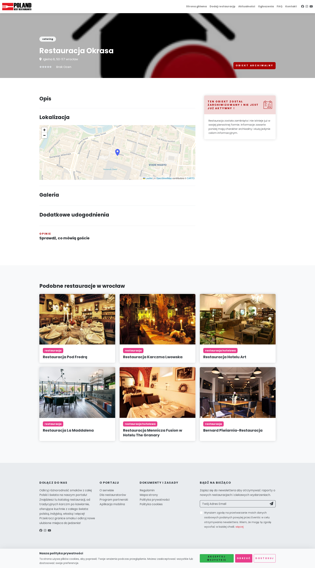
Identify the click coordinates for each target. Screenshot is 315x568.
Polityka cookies (151, 504)
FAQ (279, 6)
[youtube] (311, 6)
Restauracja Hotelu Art (224, 356)
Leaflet (148, 178)
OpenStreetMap (164, 178)
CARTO (191, 178)
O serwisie (107, 490)
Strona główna (196, 6)
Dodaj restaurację (222, 6)
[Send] (271, 504)
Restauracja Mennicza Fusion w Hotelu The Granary (152, 433)
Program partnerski (114, 500)
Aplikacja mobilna (112, 504)
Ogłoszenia (266, 6)
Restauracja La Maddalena (68, 430)
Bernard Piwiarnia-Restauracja (232, 430)
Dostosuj (264, 558)
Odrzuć (244, 558)
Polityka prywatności (155, 500)
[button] (117, 152)
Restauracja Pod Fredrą (65, 356)
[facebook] (302, 6)
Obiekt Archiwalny (254, 65)
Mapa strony (149, 495)
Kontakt (291, 6)
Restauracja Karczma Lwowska (152, 356)
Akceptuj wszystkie (216, 558)
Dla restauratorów (113, 495)
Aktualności (246, 6)
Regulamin (147, 490)
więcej (240, 527)
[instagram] (307, 6)
